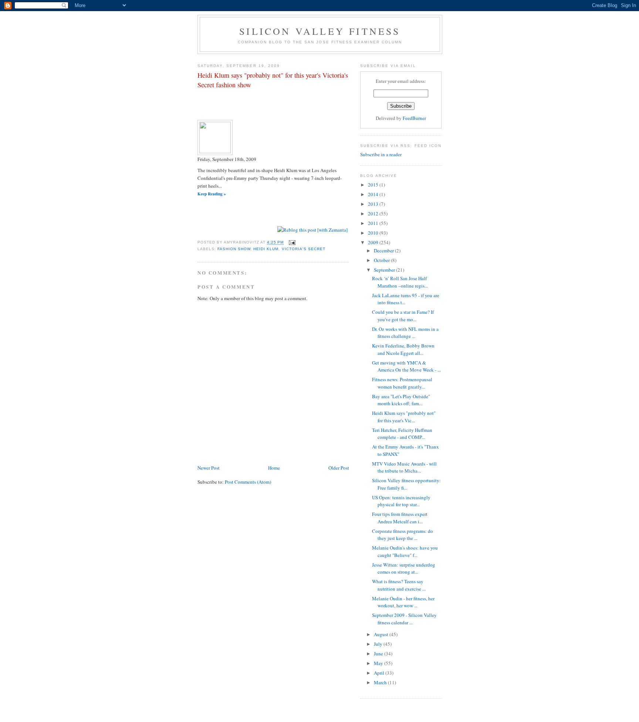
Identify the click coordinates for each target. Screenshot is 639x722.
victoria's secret (303, 249)
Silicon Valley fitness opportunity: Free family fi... (406, 484)
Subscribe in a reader (381, 154)
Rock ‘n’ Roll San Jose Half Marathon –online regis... (400, 282)
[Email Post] (291, 243)
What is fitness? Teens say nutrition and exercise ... (399, 585)
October (382, 260)
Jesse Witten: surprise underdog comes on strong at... (403, 568)
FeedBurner (414, 118)
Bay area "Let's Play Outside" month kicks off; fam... (401, 400)
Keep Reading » (211, 194)
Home (274, 467)
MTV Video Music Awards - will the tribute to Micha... (404, 467)
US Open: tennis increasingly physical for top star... (401, 501)
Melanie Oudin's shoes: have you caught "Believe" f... (405, 551)
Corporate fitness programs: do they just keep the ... (402, 535)
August (381, 634)
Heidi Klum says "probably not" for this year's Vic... (404, 417)
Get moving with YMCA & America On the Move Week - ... (406, 366)
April (379, 672)
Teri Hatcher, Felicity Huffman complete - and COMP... (402, 434)
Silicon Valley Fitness (319, 31)
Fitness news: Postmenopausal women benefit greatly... (402, 383)
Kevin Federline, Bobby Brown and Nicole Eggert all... (403, 349)
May (379, 663)
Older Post (338, 467)
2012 (373, 213)
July (378, 644)
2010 (373, 232)
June (379, 653)
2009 (373, 242)
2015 (373, 184)
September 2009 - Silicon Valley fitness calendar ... (404, 619)
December (384, 250)
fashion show (233, 249)
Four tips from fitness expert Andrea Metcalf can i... (399, 518)
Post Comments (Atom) (248, 481)
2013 (373, 204)
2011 (373, 223)
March (381, 682)
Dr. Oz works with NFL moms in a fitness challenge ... (405, 333)
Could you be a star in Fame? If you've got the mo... (403, 316)
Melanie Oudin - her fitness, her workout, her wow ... (403, 602)
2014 (373, 194)
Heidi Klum (265, 249)
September (385, 269)
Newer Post (208, 467)
